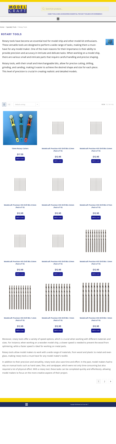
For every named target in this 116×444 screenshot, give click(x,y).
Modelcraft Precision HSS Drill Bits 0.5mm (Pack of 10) (20, 206)
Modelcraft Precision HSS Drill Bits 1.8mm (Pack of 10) (96, 319)
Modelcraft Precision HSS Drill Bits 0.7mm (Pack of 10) (96, 206)
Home (2, 27)
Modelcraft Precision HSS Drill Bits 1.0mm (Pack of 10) (96, 262)
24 (109, 104)
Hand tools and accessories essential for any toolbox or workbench (75, 14)
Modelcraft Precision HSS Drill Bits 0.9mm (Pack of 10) (58, 262)
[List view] (9, 104)
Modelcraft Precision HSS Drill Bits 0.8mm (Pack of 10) (20, 262)
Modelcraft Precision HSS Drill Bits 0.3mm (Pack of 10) (58, 149)
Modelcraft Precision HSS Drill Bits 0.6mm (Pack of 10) (58, 206)
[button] (58, 19)
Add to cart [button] (20, 158)
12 (107, 104)
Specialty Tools (11, 27)
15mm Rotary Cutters (20, 148)
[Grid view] (4, 104)
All (112, 104)
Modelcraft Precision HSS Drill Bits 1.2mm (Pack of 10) (20, 319)
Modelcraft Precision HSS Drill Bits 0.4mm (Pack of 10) (96, 149)
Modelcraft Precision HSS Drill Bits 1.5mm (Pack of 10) (58, 319)
